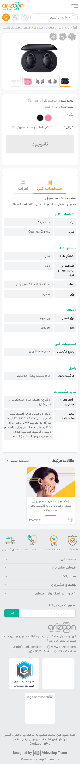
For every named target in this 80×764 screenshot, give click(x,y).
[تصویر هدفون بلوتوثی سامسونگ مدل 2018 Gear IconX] (39, 58)
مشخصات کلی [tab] (49, 188)
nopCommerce (48, 760)
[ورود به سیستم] (25, 17)
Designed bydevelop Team (40, 753)
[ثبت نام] (15, 17)
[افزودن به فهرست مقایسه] (53, 37)
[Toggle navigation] (74, 6)
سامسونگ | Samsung (42, 101)
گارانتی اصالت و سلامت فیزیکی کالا (31, 127)
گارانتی (70, 127)
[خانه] (75, 28)
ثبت (11, 614)
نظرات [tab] (23, 188)
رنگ (71, 115)
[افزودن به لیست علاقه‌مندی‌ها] (72, 37)
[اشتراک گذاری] (63, 37)
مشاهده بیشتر (19, 461)
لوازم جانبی (51, 107)
